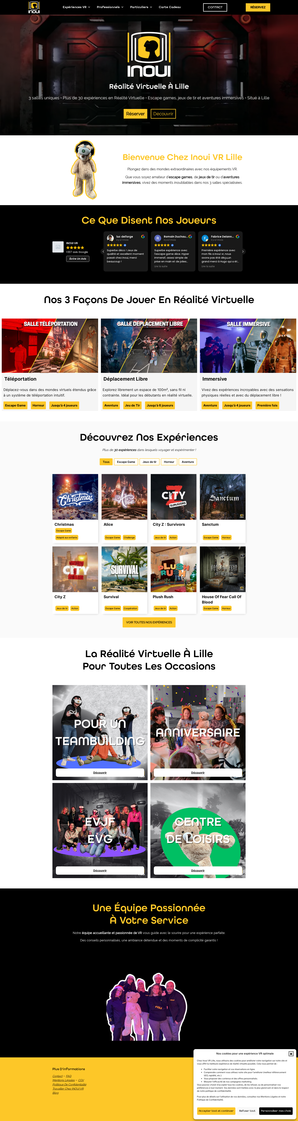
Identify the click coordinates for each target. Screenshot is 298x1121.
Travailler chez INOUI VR (67, 1088)
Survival (111, 597)
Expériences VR (74, 7)
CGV (81, 1080)
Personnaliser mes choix (276, 1111)
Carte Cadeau (170, 7)
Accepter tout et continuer (216, 1111)
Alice (108, 524)
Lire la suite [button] (160, 266)
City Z (60, 597)
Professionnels (108, 7)
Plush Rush (163, 597)
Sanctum (210, 524)
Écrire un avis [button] (77, 258)
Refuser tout (247, 1111)
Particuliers (139, 7)
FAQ (68, 1076)
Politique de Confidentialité (69, 1084)
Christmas (64, 524)
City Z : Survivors (169, 524)
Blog (55, 1092)
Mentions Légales (63, 1080)
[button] (291, 1053)
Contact (57, 1076)
